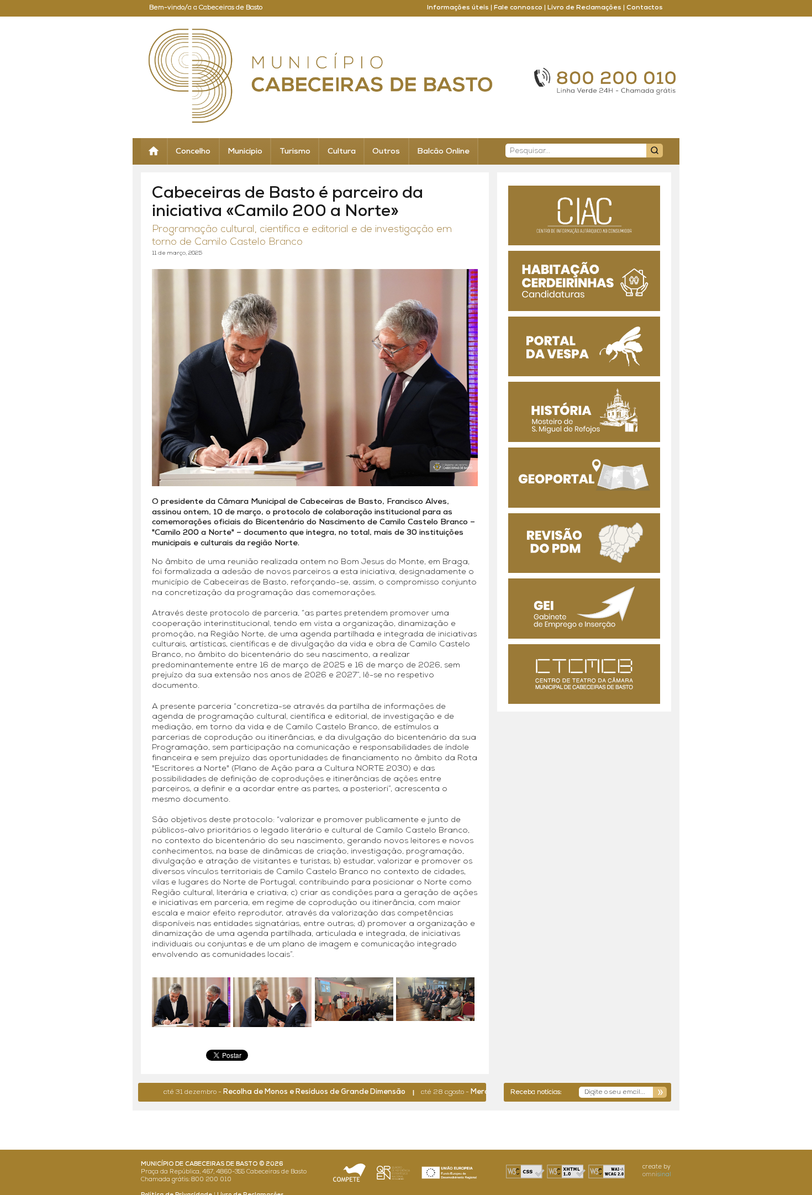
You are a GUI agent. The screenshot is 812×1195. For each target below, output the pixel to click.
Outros (386, 152)
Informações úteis (458, 7)
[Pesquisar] (654, 150)
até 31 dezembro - (253, 1092)
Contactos (644, 7)
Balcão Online (443, 152)
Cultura (342, 152)
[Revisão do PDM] (584, 543)
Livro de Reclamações (584, 7)
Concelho (193, 152)
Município (245, 152)
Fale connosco (518, 7)
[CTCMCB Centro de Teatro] (584, 674)
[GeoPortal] (584, 478)
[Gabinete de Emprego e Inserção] (584, 608)
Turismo (295, 152)
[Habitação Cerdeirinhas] (584, 281)
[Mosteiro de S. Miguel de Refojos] (584, 412)
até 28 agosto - (473, 1092)
